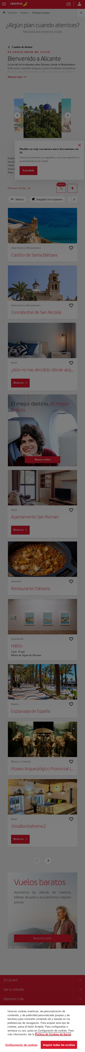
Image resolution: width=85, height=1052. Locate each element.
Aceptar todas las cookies (59, 1044)
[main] (42, 1028)
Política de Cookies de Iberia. (53, 1034)
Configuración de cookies (21, 1044)
